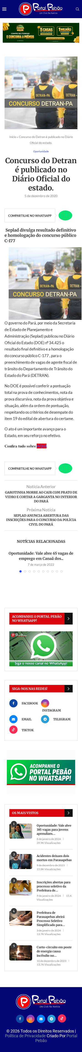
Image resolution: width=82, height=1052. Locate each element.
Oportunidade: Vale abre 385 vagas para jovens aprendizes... (54, 830)
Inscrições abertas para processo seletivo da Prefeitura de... (53, 886)
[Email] (41, 1018)
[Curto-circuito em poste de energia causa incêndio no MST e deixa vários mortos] (20, 953)
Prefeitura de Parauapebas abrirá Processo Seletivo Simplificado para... (51, 919)
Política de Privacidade (26, 1035)
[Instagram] (30, 1018)
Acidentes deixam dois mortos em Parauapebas (54, 858)
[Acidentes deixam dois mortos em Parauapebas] (20, 861)
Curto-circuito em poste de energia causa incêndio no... (54, 951)
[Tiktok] (62, 1018)
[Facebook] (20, 1018)
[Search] (77, 9)
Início (12, 137)
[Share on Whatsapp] (65, 215)
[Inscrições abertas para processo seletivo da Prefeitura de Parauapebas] (20, 888)
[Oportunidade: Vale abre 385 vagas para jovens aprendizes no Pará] (20, 831)
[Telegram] (51, 1018)
